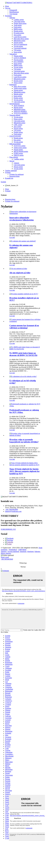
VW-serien (17, 50)
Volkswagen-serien (20, 88)
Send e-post (5, 557)
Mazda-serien (18, 94)
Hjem (7, 6)
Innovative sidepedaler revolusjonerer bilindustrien (21, 218)
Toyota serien (18, 67)
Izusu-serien (18, 52)
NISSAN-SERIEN (20, 111)
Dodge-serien (18, 98)
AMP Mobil (22, 550)
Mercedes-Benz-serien (21, 73)
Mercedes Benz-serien (21, 39)
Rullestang (13, 84)
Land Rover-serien (20, 37)
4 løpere (16, 163)
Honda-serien (18, 31)
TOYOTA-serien (19, 146)
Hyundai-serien (19, 33)
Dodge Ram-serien (20, 23)
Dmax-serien (18, 83)
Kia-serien (17, 140)
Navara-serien (18, 60)
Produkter (8, 16)
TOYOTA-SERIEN (20, 113)
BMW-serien (18, 29)
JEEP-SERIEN (19, 105)
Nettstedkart (13, 550)
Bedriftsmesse (14, 12)
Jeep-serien (17, 35)
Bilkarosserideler (15, 144)
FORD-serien (18, 153)
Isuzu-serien (18, 63)
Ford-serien (17, 27)
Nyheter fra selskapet (16, 174)
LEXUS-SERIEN (20, 58)
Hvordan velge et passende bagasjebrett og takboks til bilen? (24, 440)
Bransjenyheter (14, 176)
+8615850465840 (7, 559)
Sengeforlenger (14, 104)
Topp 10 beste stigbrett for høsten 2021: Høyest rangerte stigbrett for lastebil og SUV (24, 471)
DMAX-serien (19, 155)
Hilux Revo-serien (20, 86)
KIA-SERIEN (18, 62)
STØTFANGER (15, 136)
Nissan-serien (18, 42)
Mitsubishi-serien (19, 41)
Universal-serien (19, 71)
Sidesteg (12, 18)
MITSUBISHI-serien (21, 151)
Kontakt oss (9, 178)
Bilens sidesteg (6, 553)
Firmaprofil (13, 10)
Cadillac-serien (19, 19)
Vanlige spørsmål (11, 170)
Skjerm (11, 161)
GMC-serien (18, 125)
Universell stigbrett (20, 48)
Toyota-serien (18, 46)
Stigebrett (23, 551)
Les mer (12, 237)
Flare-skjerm (13, 157)
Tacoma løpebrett (13, 551)
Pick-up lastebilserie (20, 44)
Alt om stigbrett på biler (19, 273)
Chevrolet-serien (19, 21)
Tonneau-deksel (14, 115)
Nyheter (8, 172)
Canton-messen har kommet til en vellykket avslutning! (24, 326)
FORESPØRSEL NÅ (8, 529)
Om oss (7, 8)
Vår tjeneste (13, 14)
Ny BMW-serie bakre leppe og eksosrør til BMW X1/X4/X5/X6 (23, 354)
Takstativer (13, 54)
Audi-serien (18, 25)
